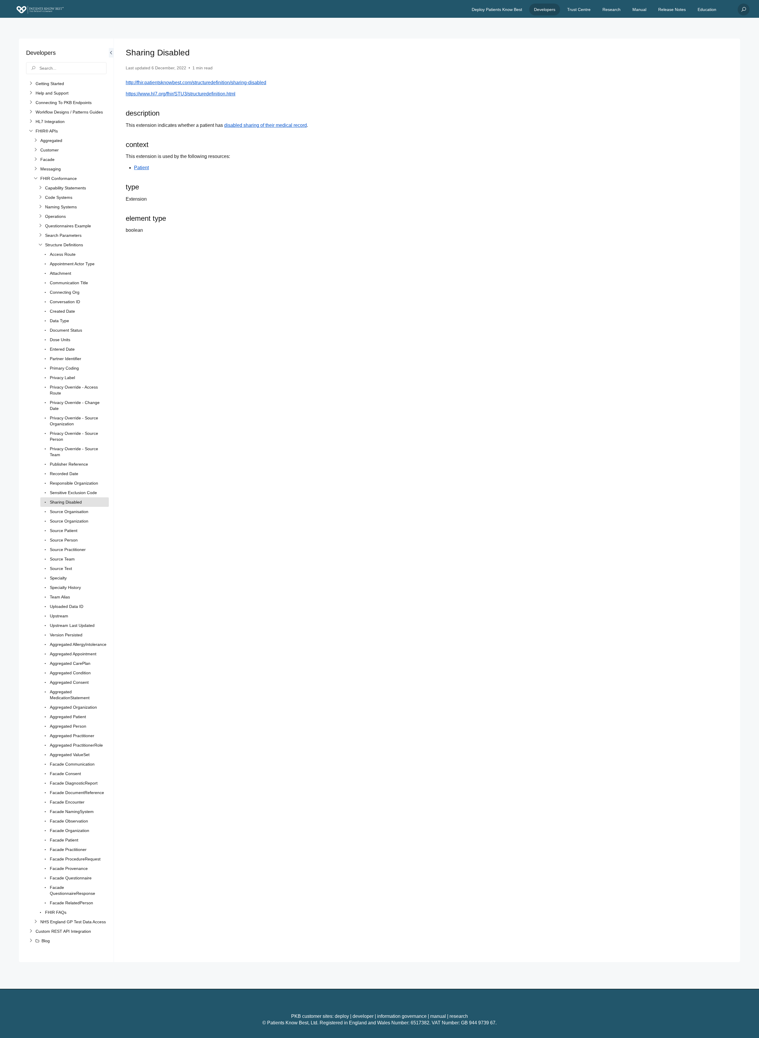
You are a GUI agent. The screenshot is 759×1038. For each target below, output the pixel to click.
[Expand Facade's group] (35, 159)
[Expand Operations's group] (40, 216)
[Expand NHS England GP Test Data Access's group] (35, 922)
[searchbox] (66, 68)
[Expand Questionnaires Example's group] (40, 226)
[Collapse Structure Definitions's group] (40, 245)
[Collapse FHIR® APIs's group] (31, 131)
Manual (639, 9)
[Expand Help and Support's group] (31, 93)
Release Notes (672, 9)
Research (611, 9)
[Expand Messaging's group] (35, 169)
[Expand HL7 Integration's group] (31, 121)
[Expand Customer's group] (35, 150)
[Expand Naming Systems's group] (40, 207)
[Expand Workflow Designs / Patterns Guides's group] (31, 112)
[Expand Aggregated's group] (35, 140)
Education (707, 9)
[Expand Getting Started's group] (31, 83)
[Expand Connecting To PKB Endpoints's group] (31, 102)
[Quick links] (40, 9)
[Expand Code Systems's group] (40, 197)
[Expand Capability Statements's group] (40, 188)
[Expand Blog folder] (31, 941)
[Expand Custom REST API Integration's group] (31, 931)
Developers (544, 9)
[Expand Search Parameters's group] (40, 235)
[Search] (744, 9)
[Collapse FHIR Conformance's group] (35, 178)
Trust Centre (579, 9)
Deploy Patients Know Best (497, 9)
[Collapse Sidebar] (111, 500)
